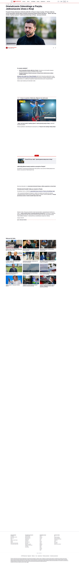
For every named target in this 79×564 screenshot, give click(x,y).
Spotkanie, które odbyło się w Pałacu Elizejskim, (27, 76)
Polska (23, 1)
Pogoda (38, 1)
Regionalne (43, 1)
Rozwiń (36, 155)
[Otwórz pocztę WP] (58, 1)
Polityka (48, 1)
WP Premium (33, 1)
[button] (61, 1)
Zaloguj (64, 1)
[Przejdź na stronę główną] (12, 2)
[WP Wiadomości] (17, 1)
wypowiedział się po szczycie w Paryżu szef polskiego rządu (42, 191)
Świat (28, 1)
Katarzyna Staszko (13, 47)
